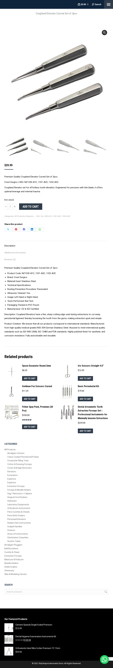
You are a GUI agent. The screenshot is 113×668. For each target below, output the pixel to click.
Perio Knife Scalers (16, 515)
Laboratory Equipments (18, 504)
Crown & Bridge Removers (19, 468)
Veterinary (9, 570)
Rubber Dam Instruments (19, 523)
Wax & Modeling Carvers (15, 574)
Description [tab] (9, 245)
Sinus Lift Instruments (17, 534)
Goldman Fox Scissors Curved (37, 386)
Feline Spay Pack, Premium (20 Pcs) (37, 408)
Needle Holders (11, 563)
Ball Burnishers (11, 548)
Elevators (30, 216)
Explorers (11, 479)
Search (105, 592)
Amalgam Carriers (15, 453)
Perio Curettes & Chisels (18, 512)
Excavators (12, 475)
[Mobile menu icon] (108, 4)
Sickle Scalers (10, 567)
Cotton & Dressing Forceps (19, 464)
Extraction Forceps (16, 486)
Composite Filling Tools (18, 460)
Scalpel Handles (14, 526)
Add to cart (31, 206)
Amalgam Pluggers (13, 545)
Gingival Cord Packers (17, 497)
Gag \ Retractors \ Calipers (19, 493)
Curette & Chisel (11, 552)
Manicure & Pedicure (14, 559)
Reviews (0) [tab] (10, 259)
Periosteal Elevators (16, 519)
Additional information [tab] (15, 252)
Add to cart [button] (29, 378)
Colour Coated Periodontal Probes (23, 457)
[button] (104, 32)
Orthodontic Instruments (18, 508)
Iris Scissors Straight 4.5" (91, 365)
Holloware (12, 501)
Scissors (11, 530)
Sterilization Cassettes (17, 537)
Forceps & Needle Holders (19, 490)
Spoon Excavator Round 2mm (36, 365)
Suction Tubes (14, 541)
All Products (20, 216)
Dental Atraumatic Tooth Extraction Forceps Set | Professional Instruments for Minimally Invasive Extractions (93, 412)
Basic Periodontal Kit (88, 386)
